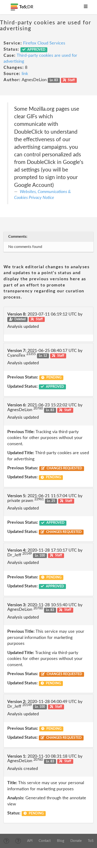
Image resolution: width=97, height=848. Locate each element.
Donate (76, 841)
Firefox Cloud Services (44, 43)
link (25, 74)
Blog (60, 841)
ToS (90, 841)
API (29, 841)
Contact (45, 841)
